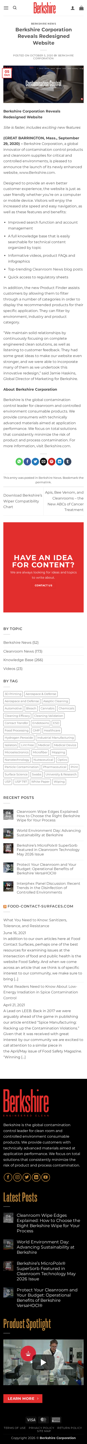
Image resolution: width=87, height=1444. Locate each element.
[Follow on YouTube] (45, 1177)
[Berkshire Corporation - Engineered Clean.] (43, 8)
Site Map (44, 1431)
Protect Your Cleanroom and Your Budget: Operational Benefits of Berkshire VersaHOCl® (46, 868)
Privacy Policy (41, 1428)
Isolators (11, 745)
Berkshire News (43, 23)
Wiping (59, 781)
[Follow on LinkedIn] (36, 1177)
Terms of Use (15, 1428)
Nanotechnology (17, 759)
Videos (9, 669)
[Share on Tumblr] (67, 461)
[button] (6, 7)
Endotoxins (40, 723)
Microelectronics (17, 752)
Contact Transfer (16, 723)
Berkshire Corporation (53, 57)
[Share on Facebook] (27, 461)
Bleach (31, 708)
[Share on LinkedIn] (59, 461)
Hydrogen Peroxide (19, 737)
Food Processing (17, 730)
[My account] (72, 8)
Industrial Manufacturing (55, 737)
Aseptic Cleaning (55, 701)
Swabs (36, 774)
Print (74, 767)
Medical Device (65, 745)
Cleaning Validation (48, 715)
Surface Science (16, 774)
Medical (44, 745)
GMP (36, 730)
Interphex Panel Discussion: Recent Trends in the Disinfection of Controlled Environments (48, 887)
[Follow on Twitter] (27, 1177)
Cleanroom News (18, 651)
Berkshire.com (57, 446)
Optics (62, 759)
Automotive (13, 708)
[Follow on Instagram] (17, 1177)
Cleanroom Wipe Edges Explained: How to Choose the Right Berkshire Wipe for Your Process (48, 815)
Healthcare (52, 730)
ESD (56, 723)
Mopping (58, 752)
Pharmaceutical (54, 767)
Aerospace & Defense (41, 694)
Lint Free (27, 745)
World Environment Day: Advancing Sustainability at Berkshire (49, 832)
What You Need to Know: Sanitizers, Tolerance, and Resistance (35, 923)
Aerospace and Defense (22, 701)
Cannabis (47, 708)
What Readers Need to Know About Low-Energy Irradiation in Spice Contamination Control (40, 992)
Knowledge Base (18, 660)
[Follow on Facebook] (8, 1177)
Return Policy (69, 1428)
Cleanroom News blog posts (58, 269)
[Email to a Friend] (43, 461)
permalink (43, 482)
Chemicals (66, 708)
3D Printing (13, 694)
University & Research (61, 774)
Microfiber (40, 752)
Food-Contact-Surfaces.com (40, 906)
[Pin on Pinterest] (51, 461)
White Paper (40, 781)
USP (8, 781)
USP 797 (21, 781)
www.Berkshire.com (37, 172)
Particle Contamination (22, 767)
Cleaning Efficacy (17, 715)
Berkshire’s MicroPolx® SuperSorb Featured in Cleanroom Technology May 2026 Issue (48, 849)
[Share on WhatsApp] (19, 461)
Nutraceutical (43, 759)
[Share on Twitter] (35, 461)
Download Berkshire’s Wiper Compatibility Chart (22, 501)
